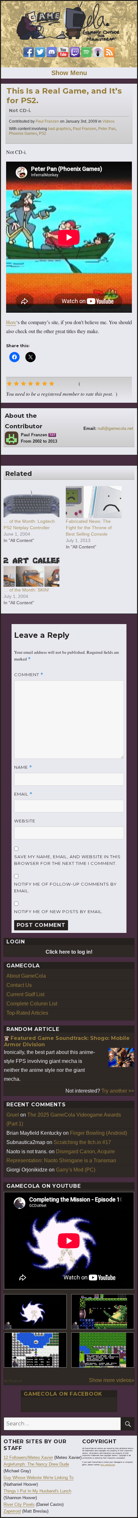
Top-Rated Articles (27, 1013)
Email (23, 794)
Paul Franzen (47, 121)
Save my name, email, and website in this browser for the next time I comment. (67, 860)
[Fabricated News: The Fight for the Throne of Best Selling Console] (94, 502)
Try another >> (117, 1091)
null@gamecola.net (115, 428)
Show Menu (69, 72)
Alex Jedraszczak (107, 1465)
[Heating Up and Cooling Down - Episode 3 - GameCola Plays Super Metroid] (102, 1311)
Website (24, 820)
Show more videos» (111, 1380)
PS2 (42, 133)
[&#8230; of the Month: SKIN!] (31, 571)
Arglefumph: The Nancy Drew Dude (36, 1464)
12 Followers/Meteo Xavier (28, 1457)
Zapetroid (12, 1511)
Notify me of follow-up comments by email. (65, 887)
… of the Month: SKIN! (26, 589)
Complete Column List (31, 1003)
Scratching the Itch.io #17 (82, 1142)
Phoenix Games (23, 133)
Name (23, 767)
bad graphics (59, 128)
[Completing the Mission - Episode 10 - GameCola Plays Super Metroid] (35, 1311)
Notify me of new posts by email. (58, 911)
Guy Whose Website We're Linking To (38, 1477)
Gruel (12, 1115)
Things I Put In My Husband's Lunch (37, 1491)
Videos (108, 121)
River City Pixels (19, 1504)
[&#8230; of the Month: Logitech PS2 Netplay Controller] (31, 502)
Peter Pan (107, 128)
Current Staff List (25, 994)
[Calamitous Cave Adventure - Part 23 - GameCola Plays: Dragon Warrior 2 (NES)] (35, 1350)
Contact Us (19, 985)
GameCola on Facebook (63, 1394)
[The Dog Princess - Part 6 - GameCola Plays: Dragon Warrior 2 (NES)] (102, 1350)
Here (11, 322)
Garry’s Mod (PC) (75, 1169)
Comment (28, 674)
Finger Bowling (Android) (98, 1133)
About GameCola (26, 976)
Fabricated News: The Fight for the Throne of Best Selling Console (89, 528)
